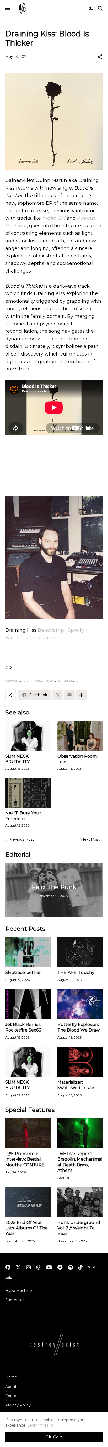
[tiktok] (80, 1267)
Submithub (15, 1300)
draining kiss (33, 681)
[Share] (100, 56)
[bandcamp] (60, 1267)
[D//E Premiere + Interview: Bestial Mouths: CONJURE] (28, 1133)
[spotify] (70, 1267)
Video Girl (53, 218)
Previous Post (21, 839)
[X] (57, 695)
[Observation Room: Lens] (80, 736)
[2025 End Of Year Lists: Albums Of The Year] (28, 1202)
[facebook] (7, 1267)
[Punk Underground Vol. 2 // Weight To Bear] (80, 1202)
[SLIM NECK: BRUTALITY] (28, 736)
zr (78, 681)
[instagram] (28, 1267)
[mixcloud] (91, 1267)
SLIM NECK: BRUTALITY (17, 759)
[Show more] (81, 695)
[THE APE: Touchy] (80, 952)
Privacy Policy (18, 1405)
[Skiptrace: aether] (28, 952)
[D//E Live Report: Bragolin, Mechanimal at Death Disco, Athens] (80, 1133)
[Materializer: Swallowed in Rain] (80, 1062)
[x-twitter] (18, 1267)
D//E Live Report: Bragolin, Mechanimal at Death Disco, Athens (79, 1162)
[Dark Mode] (91, 8)
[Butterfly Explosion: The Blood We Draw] (80, 1004)
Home (11, 1377)
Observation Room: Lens (77, 759)
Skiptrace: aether (23, 972)
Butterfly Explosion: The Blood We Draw (78, 1027)
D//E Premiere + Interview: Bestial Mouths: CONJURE (25, 1159)
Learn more (38, 1425)
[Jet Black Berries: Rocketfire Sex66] (28, 1004)
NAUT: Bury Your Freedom (23, 816)
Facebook (16, 638)
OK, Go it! (54, 1437)
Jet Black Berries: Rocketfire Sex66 (23, 1027)
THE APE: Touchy (75, 972)
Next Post (90, 839)
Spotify (76, 630)
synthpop (65, 681)
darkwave (12, 681)
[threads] (38, 1267)
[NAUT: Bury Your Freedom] (28, 793)
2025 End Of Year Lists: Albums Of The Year (26, 1228)
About (11, 1386)
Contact (12, 1396)
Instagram (44, 638)
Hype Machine (18, 1290)
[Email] (69, 695)
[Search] (101, 8)
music (50, 681)
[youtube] (49, 1267)
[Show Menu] (7, 8)
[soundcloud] (8, 1277)
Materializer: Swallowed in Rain (76, 1085)
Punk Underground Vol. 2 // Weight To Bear (78, 1228)
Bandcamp (51, 630)
